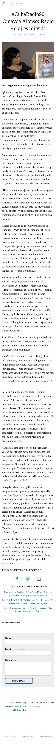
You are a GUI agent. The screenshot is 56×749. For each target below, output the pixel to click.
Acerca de (9, 737)
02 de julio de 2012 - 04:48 (24, 34)
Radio (42, 34)
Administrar (46, 737)
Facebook (17, 579)
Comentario (10, 660)
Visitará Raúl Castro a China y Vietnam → (42, 704)
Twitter (28, 579)
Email (39, 579)
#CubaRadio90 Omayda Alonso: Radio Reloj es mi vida (28, 21)
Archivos (28, 737)
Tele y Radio (15, 3)
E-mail (15, 649)
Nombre (9, 638)
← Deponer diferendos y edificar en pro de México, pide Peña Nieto (15, 706)
